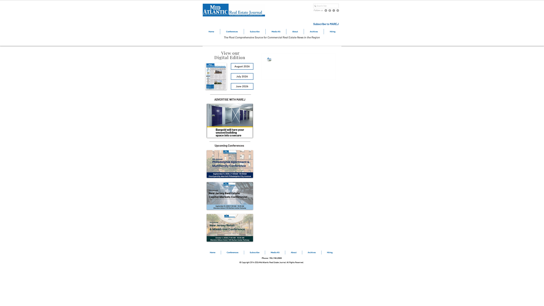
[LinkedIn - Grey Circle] (326, 10)
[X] (333, 10)
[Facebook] (330, 10)
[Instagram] (337, 10)
